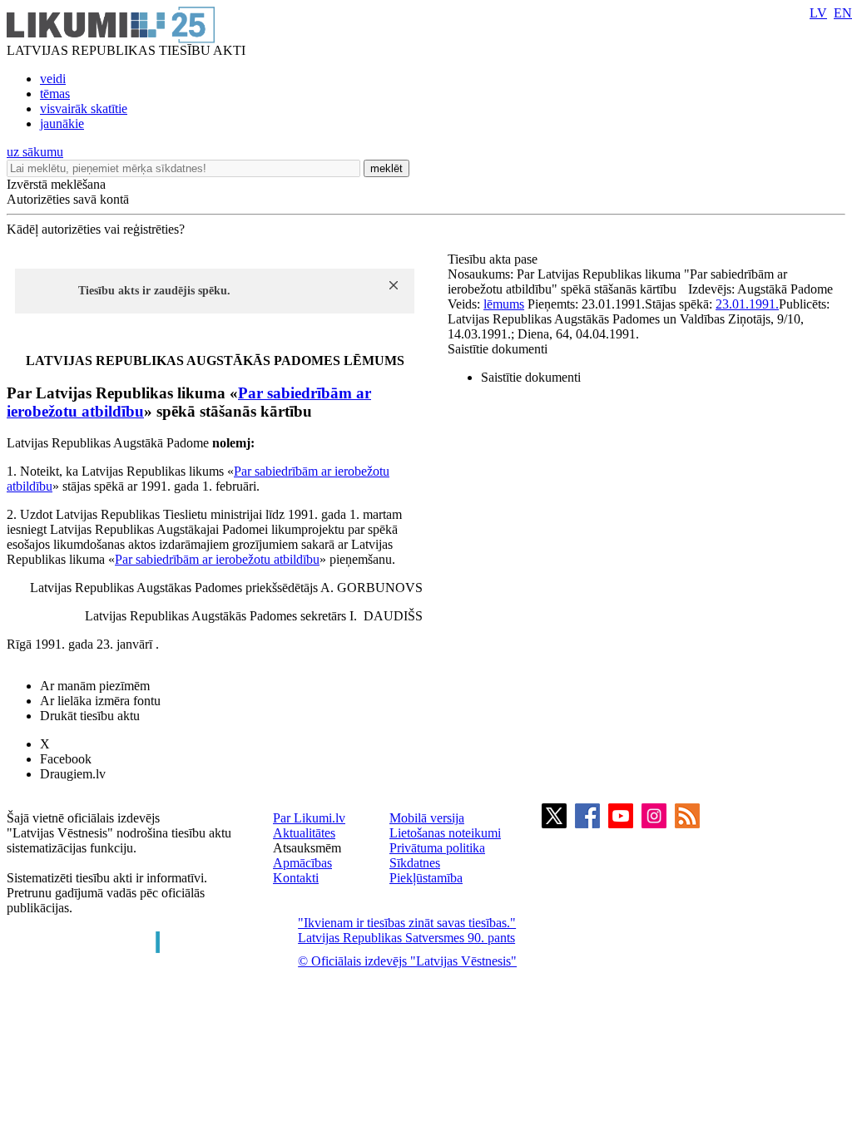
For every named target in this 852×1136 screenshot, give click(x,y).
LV (818, 13)
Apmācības (302, 863)
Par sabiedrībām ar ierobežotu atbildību (217, 559)
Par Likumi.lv (309, 818)
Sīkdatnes (414, 863)
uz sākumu (35, 152)
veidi (53, 79)
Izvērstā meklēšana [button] (56, 184)
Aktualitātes (304, 833)
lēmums (503, 304)
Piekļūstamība (426, 878)
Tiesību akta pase (494, 259)
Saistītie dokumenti (497, 349)
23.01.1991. (747, 304)
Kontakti (296, 878)
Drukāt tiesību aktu (90, 716)
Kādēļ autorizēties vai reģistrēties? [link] (96, 229)
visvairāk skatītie (83, 108)
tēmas (55, 93)
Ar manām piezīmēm (95, 686)
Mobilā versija (426, 818)
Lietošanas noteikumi (445, 833)
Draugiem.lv (73, 774)
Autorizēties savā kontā (68, 199)
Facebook (66, 759)
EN (843, 13)
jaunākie (62, 123)
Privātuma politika (437, 848)
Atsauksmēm (307, 848)
